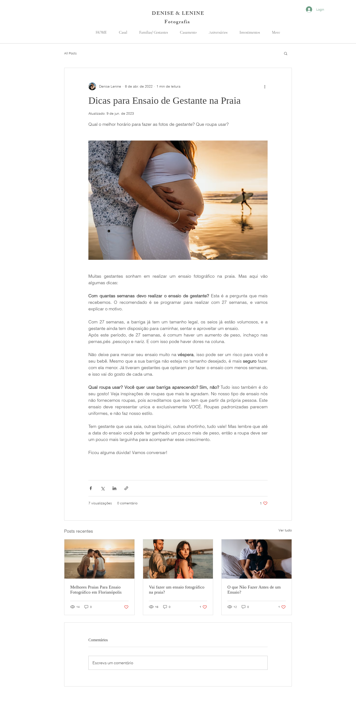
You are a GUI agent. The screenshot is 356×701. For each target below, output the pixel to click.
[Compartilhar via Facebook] (90, 488)
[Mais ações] (265, 86)
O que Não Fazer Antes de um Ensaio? (254, 590)
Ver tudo (285, 530)
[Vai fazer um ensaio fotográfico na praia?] (178, 559)
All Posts (70, 53)
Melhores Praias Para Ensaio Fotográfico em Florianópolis (96, 590)
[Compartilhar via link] (126, 488)
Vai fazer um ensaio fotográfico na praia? (176, 590)
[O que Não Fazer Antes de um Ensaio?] (257, 559)
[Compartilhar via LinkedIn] (114, 488)
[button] (285, 53)
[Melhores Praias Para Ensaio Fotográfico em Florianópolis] (99, 559)
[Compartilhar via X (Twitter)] (102, 488)
